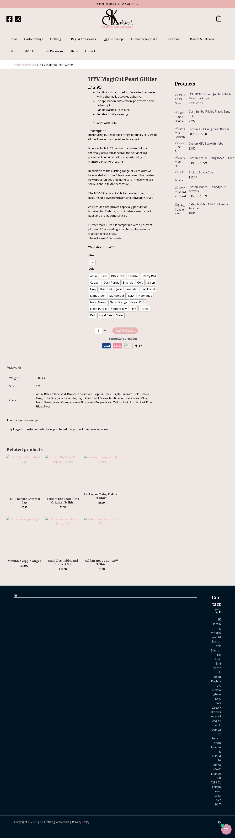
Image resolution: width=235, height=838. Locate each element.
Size (91, 255)
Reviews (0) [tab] (14, 367)
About (74, 51)
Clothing (55, 39)
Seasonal (174, 39)
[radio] (92, 262)
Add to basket (125, 330)
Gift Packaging (54, 51)
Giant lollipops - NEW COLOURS (117, 4)
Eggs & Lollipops (113, 39)
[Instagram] (17, 18)
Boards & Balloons (202, 39)
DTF (12, 51)
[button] (227, 19)
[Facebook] (9, 18)
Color (92, 269)
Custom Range (33, 39)
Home (13, 39)
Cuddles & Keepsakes (144, 39)
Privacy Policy (80, 822)
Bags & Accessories (83, 39)
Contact (90, 51)
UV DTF (30, 51)
